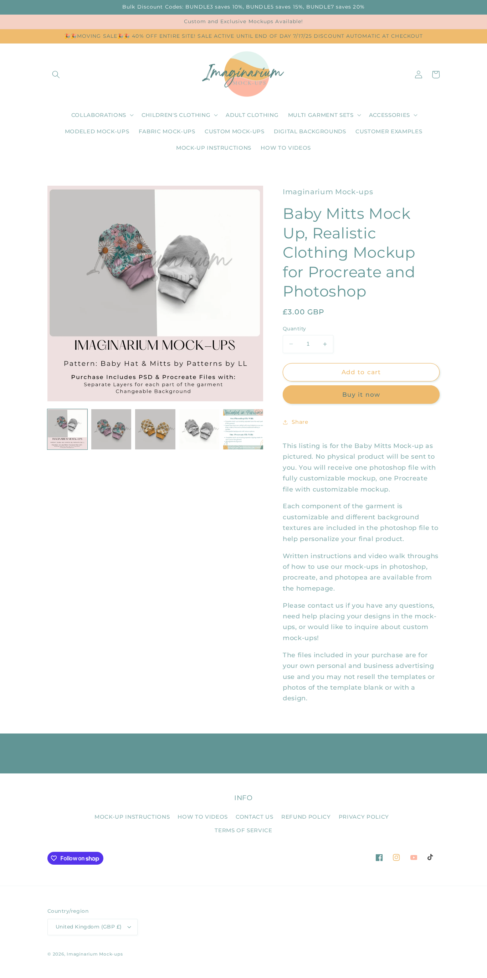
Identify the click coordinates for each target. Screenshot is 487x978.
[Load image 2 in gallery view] (111, 429)
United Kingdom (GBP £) (89, 926)
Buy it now (361, 394)
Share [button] (300, 421)
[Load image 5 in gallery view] (243, 429)
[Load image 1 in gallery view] (67, 429)
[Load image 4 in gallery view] (199, 429)
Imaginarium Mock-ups (95, 954)
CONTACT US (254, 816)
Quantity (294, 328)
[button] (56, 74)
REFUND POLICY (306, 816)
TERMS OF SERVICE (243, 830)
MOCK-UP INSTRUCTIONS (132, 816)
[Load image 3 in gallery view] (155, 429)
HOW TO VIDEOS (203, 816)
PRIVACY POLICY (364, 816)
